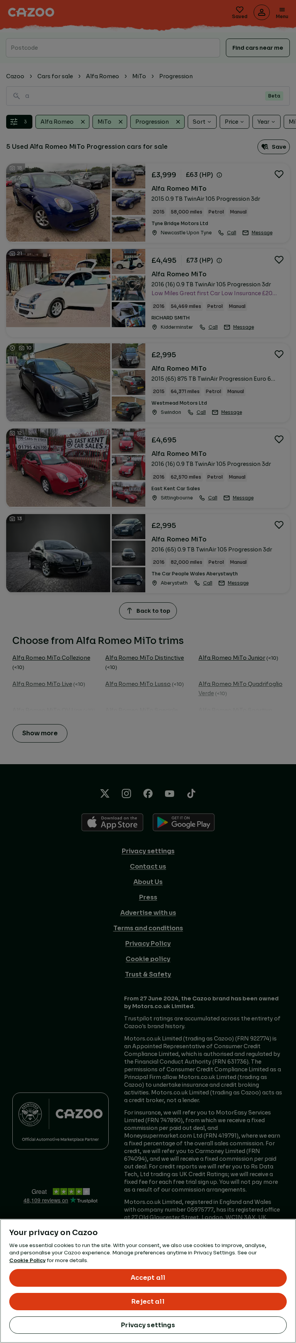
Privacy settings (148, 1325)
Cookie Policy (27, 1260)
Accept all (148, 1278)
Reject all (148, 1302)
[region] (148, 1281)
